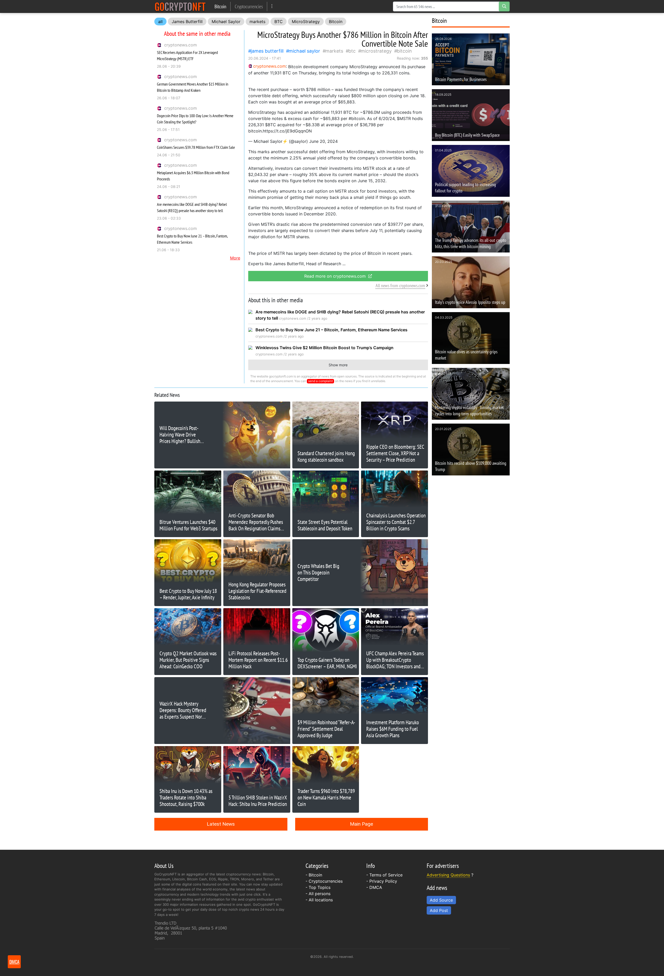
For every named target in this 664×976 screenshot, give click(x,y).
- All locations (319, 899)
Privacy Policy (383, 881)
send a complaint (320, 381)
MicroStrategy (306, 21)
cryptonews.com (180, 44)
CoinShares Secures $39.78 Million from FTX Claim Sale (196, 147)
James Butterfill (187, 21)
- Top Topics (318, 887)
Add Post (439, 910)
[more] (272, 6)
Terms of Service (386, 874)
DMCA (375, 887)
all (160, 21)
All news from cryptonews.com (400, 286)
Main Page (361, 824)
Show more (338, 365)
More (235, 258)
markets (257, 21)
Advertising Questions (448, 874)
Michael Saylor (226, 21)
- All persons (318, 893)
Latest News (221, 824)
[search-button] (504, 6)
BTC (278, 21)
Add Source (441, 900)
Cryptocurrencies (249, 6)
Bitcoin (220, 6)
